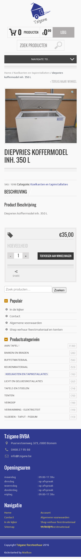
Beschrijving (15, 192)
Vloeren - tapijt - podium (20, 416)
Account (46, 512)
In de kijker (17, 309)
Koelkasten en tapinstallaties (32, 72)
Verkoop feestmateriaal (55, 526)
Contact (15, 316)
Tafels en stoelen (16, 388)
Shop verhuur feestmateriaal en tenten (36, 329)
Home (7, 72)
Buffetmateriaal (15, 359)
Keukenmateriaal (16, 367)
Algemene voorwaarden (26, 323)
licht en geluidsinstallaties (23, 381)
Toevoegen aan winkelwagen (55, 256)
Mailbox (27, 552)
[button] (73, 92)
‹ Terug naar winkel (63, 81)
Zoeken (59, 290)
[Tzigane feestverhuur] (40, 13)
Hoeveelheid (17, 246)
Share (16, 275)
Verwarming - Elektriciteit (22, 409)
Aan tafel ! (11, 345)
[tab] (18, 192)
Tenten (9, 395)
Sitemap (9, 526)
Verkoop (10, 402)
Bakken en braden (16, 352)
